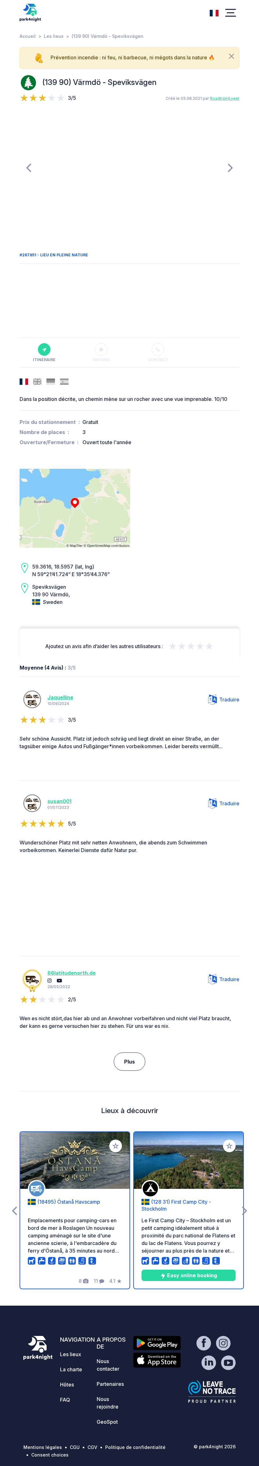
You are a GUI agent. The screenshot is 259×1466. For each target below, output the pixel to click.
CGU (75, 1447)
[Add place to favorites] (115, 1146)
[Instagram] (49, 980)
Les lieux (53, 36)
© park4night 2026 (215, 1446)
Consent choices (50, 1454)
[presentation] (28, 167)
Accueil (28, 36)
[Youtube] (59, 980)
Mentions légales (42, 1447)
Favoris (101, 359)
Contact (158, 359)
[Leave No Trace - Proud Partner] (212, 1391)
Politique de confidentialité (135, 1447)
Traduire (229, 699)
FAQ (65, 1400)
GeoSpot (107, 1422)
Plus (129, 1061)
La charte (71, 1369)
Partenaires (110, 1384)
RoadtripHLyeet (224, 98)
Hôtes (67, 1384)
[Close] (231, 56)
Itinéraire (44, 359)
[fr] (214, 12)
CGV (92, 1447)
